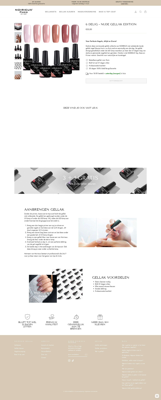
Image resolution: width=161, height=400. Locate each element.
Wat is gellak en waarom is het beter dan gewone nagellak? (133, 346)
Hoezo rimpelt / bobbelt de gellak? (133, 380)
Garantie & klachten (47, 345)
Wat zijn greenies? (128, 369)
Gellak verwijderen (101, 348)
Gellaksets (50, 12)
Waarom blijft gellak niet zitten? (132, 372)
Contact (43, 358)
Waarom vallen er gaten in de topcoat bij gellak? (134, 376)
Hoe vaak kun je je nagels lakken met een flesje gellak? (134, 384)
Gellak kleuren (67, 12)
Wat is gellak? (99, 351)
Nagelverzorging (87, 12)
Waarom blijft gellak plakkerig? (132, 388)
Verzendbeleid (46, 351)
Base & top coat (107, 12)
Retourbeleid (45, 348)
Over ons (44, 354)
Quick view (30, 143)
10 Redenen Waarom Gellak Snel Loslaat (132, 356)
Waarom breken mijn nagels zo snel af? (133, 364)
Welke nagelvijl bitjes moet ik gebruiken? (131, 351)
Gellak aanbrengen (101, 345)
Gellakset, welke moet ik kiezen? (132, 360)
